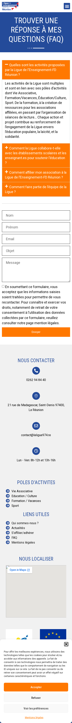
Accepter (36, 687)
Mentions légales (34, 717)
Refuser (36, 698)
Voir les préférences (36, 708)
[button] (66, 644)
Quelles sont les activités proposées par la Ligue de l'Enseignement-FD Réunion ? (35, 70)
